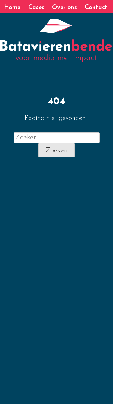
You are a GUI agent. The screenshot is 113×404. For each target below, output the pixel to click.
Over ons (64, 8)
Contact (96, 8)
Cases (36, 8)
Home (12, 8)
